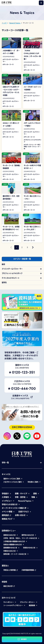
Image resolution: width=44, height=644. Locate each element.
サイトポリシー (8, 602)
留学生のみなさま (28, 535)
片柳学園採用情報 (28, 570)
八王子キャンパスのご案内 (12, 482)
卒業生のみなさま (9, 551)
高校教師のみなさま (10, 548)
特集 (33, 497)
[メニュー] (41, 2)
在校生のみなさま (29, 548)
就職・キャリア (21, 493)
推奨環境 (32, 605)
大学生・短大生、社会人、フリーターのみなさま (20, 538)
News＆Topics (25, 501)
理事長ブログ (7, 519)
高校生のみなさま (9, 535)
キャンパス (6, 474)
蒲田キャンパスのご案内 (12, 479)
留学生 (4, 282)
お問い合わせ (20, 515)
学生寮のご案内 (33, 482)
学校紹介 (5, 493)
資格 (35, 493)
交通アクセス (23, 511)
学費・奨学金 (20, 497)
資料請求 (5, 515)
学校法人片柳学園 (9, 570)
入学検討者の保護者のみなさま (14, 541)
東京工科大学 (8, 586)
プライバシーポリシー (28, 602)
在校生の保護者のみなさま (12, 544)
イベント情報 (7, 511)
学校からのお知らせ (10, 504)
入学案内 (5, 497)
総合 (3, 264)
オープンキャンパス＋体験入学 (14, 508)
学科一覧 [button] (5, 462)
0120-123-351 (23, 372)
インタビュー (7, 501)
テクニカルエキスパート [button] (10, 278)
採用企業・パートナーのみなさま (15, 554)
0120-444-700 (23, 388)
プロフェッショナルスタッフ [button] (12, 273)
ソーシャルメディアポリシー (13, 605)
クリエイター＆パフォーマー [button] (12, 268)
